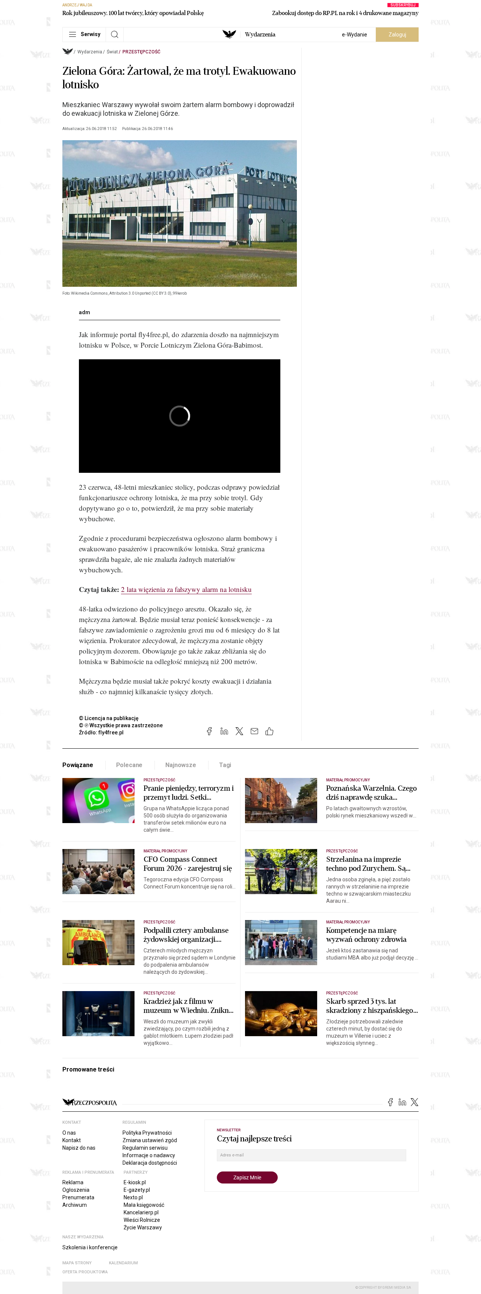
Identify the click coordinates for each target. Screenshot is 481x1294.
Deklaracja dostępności (150, 1163)
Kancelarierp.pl (141, 1212)
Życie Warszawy (143, 1227)
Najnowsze (180, 765)
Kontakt (71, 1140)
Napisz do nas (78, 1148)
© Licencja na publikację (109, 718)
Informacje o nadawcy (149, 1155)
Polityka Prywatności (147, 1133)
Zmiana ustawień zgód (150, 1140)
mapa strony (77, 1263)
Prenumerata (78, 1197)
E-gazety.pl (137, 1190)
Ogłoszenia (75, 1190)
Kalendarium (123, 1263)
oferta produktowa (85, 1272)
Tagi (225, 765)
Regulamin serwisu (145, 1148)
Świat (112, 51)
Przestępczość (141, 51)
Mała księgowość (144, 1205)
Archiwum (74, 1205)
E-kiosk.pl (135, 1182)
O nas (69, 1133)
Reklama (72, 1182)
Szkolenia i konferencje (90, 1247)
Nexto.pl (133, 1197)
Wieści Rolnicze (142, 1220)
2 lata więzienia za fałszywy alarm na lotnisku (186, 589)
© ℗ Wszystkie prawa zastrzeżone (121, 725)
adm (84, 312)
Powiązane (77, 765)
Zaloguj (397, 35)
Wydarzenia (260, 34)
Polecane (129, 765)
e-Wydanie (354, 35)
